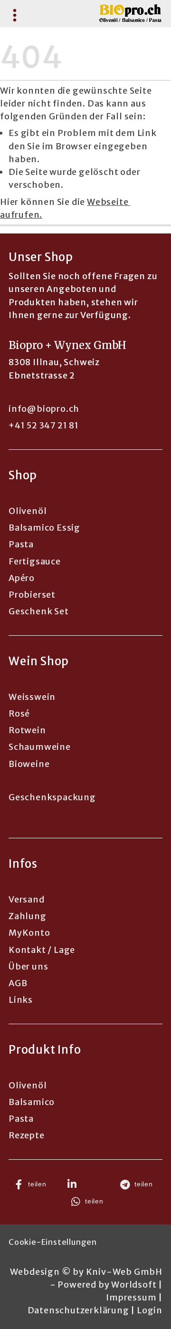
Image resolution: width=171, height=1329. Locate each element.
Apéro (22, 577)
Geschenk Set (39, 611)
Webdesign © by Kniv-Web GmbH (86, 1271)
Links (21, 999)
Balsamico (32, 1101)
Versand (27, 899)
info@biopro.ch (44, 408)
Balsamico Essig (44, 527)
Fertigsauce (35, 561)
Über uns (28, 966)
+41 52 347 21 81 (44, 425)
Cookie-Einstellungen (53, 1242)
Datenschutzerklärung (78, 1310)
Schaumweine (40, 746)
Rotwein (27, 730)
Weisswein (32, 696)
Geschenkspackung (52, 797)
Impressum (131, 1297)
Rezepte (27, 1135)
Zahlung (28, 916)
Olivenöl (28, 510)
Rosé (19, 713)
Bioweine (29, 763)
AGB (18, 983)
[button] (32, 1184)
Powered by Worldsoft (106, 1284)
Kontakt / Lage (42, 949)
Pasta (21, 544)
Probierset (32, 594)
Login (149, 1310)
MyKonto (29, 932)
